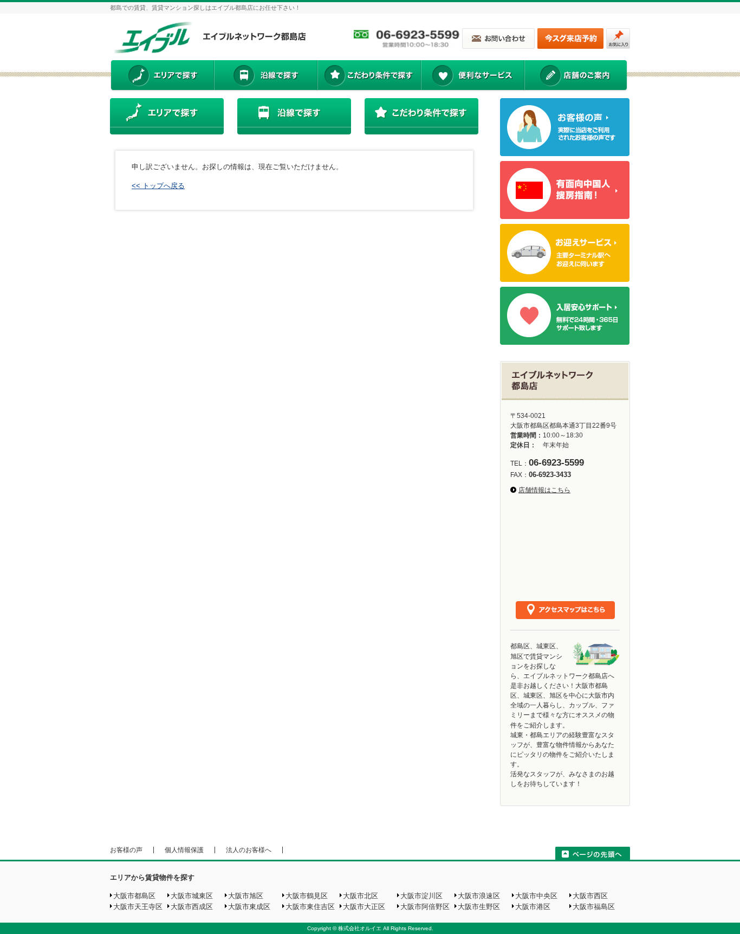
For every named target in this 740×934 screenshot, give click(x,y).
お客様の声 (126, 850)
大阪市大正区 (364, 907)
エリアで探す (161, 76)
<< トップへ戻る (158, 186)
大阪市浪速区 (479, 896)
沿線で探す (265, 76)
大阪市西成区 (192, 907)
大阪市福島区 (594, 907)
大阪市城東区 (192, 896)
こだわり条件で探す (368, 76)
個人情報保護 (184, 850)
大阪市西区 (590, 896)
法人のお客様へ (248, 850)
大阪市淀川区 (421, 896)
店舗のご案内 (576, 76)
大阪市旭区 (245, 896)
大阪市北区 (360, 896)
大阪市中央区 (536, 896)
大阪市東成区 (249, 907)
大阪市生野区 (479, 907)
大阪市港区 (532, 907)
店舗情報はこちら (544, 490)
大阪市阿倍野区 (425, 907)
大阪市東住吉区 (310, 907)
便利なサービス (472, 76)
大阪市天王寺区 (138, 907)
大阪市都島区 (134, 896)
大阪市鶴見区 (306, 896)
